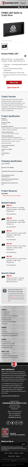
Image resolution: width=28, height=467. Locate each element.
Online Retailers (5, 353)
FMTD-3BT (9, 256)
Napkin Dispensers (6, 319)
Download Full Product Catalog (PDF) (17, 434)
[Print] (21, 7)
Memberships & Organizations (9, 335)
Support (21, 453)
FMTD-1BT (9, 231)
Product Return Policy (7, 347)
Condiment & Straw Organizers (9, 315)
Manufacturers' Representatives (10, 333)
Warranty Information (7, 345)
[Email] (18, 7)
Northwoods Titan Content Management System (12, 464)
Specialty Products (6, 317)
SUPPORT (3, 339)
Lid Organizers (5, 314)
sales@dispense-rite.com (14, 417)
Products (11, 453)
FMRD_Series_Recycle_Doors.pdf (11, 195)
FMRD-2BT (9, 276)
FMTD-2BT (9, 244)
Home (6, 453)
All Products (4, 323)
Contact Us (4, 331)
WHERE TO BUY (5, 351)
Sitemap (18, 456)
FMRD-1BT (9, 205)
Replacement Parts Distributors (9, 357)
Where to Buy (14, 82)
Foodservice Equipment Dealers (9, 355)
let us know (15, 297)
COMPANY (3, 327)
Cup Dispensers (5, 312)
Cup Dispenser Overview (8, 343)
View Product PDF (14, 87)
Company (16, 453)
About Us (4, 329)
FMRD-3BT (9, 218)
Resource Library (5, 341)
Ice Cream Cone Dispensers (8, 321)
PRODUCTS (4, 310)
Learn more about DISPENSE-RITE (10, 395)
